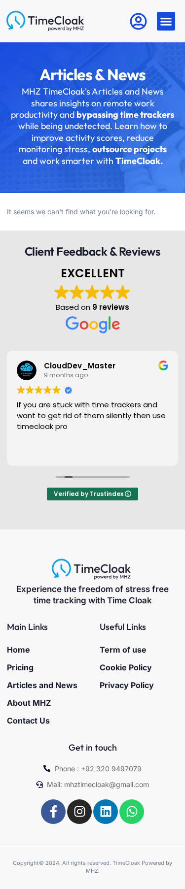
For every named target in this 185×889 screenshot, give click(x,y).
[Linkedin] (105, 811)
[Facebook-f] (53, 811)
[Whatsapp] (131, 811)
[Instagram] (79, 811)
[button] (166, 21)
